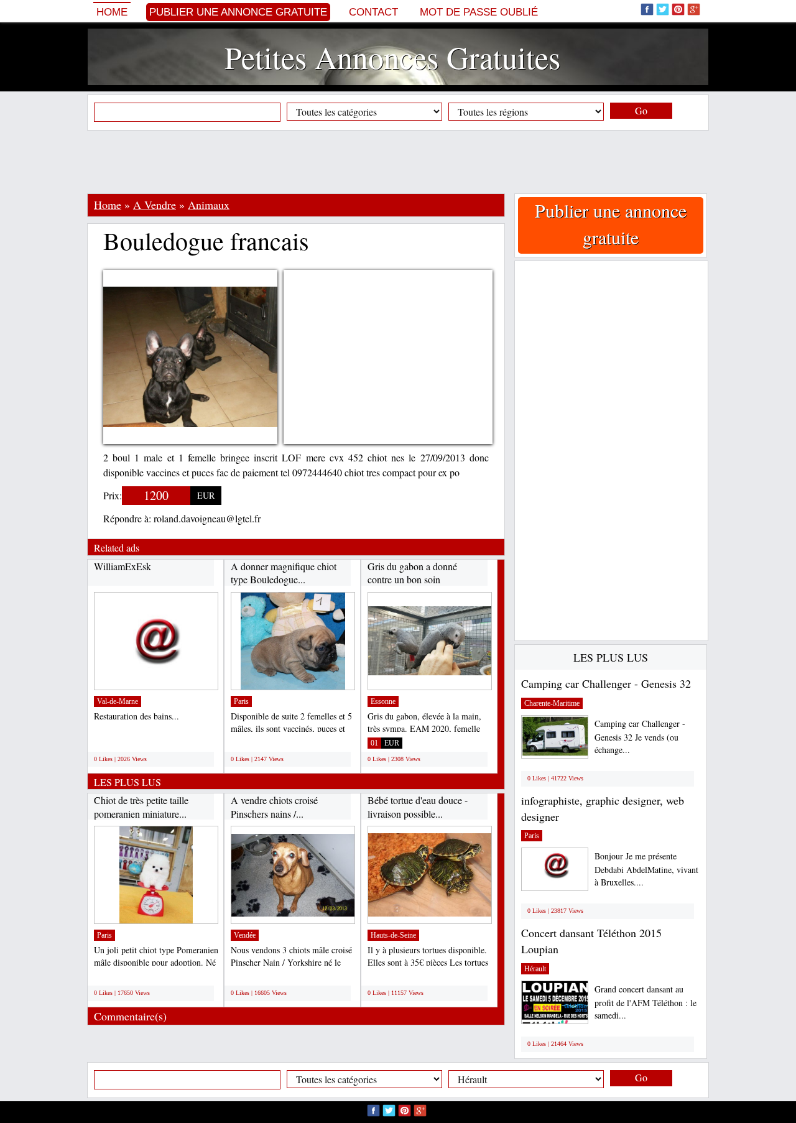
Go (641, 110)
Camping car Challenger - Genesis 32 (606, 683)
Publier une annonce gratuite (238, 12)
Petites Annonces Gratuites (392, 57)
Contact (373, 12)
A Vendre (154, 204)
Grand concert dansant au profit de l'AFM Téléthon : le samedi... (645, 1002)
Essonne (383, 701)
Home (111, 12)
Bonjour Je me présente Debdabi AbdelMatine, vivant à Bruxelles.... (646, 869)
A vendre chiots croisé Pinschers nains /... (274, 806)
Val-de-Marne (117, 701)
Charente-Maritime (552, 703)
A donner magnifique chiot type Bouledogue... (283, 573)
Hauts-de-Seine (393, 935)
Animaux (208, 204)
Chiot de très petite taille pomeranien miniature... (141, 806)
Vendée (245, 935)
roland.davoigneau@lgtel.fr (207, 518)
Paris (241, 701)
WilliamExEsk (122, 566)
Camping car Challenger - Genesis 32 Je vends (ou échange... (640, 737)
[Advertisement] (398, 162)
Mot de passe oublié (479, 12)
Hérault (535, 968)
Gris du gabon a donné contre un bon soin (412, 573)
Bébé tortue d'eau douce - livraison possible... (418, 806)
